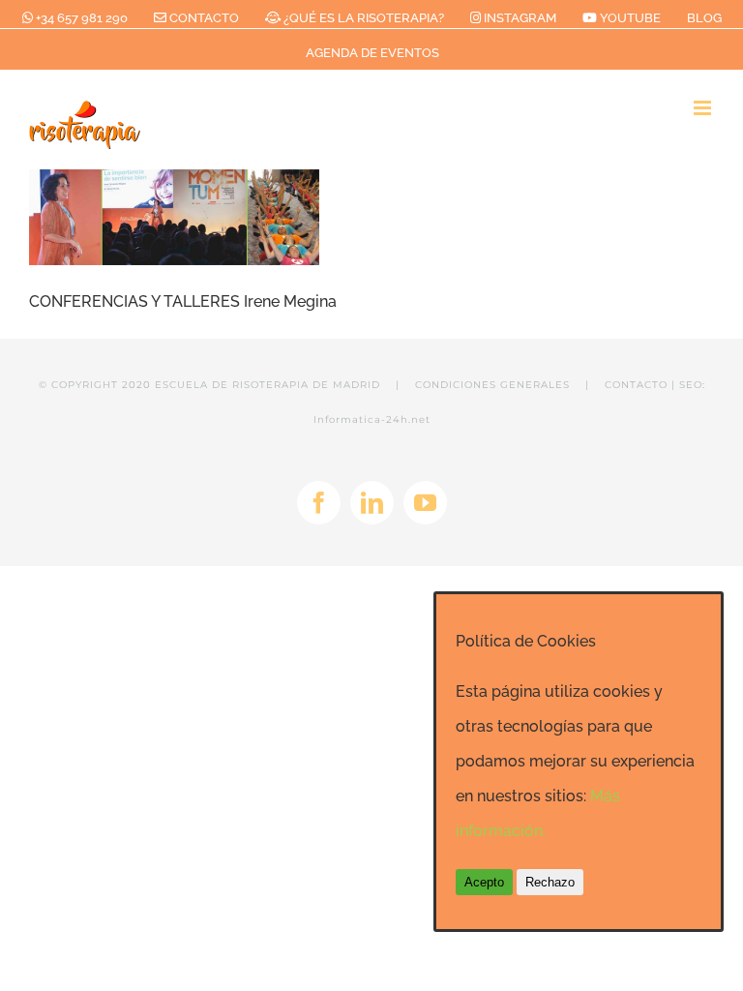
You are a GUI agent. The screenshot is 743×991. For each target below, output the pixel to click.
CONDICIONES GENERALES (492, 384)
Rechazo (550, 882)
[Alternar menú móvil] (704, 108)
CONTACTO (636, 384)
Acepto (484, 882)
